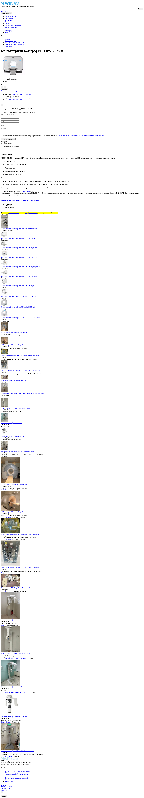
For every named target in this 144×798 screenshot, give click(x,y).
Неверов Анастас (6, 756)
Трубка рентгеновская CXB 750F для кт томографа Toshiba (20, 355)
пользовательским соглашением (69, 136)
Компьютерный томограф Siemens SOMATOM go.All (18, 286)
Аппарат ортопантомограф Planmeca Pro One (16, 408)
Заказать (4, 89)
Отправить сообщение (8, 139)
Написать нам (5, 788)
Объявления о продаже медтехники (17, 773)
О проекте (4, 790)
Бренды (7, 23)
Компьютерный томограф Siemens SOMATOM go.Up (18, 238)
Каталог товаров (10, 16)
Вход (6, 32)
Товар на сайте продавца (9, 91)
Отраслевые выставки (12, 780)
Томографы (8, 46)
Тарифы (3, 785)
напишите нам (14, 213)
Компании (8, 20)
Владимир (4, 573)
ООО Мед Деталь (7, 591)
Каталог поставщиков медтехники (16, 774)
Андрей (3, 625)
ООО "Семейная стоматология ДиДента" (15, 692)
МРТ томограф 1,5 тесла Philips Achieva (14, 345)
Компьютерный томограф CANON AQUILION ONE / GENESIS (22, 318)
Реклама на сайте (6, 786)
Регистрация (9, 31)
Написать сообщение (8, 103)
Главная (7, 39)
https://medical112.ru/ (15, 99)
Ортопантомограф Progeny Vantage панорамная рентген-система (22, 393)
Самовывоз (8, 143)
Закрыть (4, 796)
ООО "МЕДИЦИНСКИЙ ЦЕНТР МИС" (14, 658)
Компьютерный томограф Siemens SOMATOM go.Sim (19, 257)
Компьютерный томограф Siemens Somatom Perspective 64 (20, 229)
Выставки (8, 22)
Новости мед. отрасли (12, 781)
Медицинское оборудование (14, 42)
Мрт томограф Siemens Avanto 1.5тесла (14, 332)
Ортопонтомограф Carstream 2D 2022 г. (14, 436)
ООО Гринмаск (6, 490)
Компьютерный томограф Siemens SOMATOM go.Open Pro (20, 267)
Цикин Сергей (6, 722)
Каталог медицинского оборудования (17, 771)
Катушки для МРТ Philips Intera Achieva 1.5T (15, 380)
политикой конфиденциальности (93, 136)
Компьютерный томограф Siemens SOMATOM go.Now (19, 276)
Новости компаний (11, 27)
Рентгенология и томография (14, 44)
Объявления (9, 18)
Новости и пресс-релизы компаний (16, 778)
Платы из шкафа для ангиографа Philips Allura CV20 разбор (20, 370)
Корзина (4, 11)
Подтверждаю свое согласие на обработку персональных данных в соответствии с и (53, 136)
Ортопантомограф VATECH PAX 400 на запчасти (17, 451)
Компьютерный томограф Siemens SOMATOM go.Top (19, 248)
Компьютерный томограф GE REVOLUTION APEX (18, 296)
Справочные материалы (13, 25)
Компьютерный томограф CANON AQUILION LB (18, 307)
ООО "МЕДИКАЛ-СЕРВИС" (22, 94)
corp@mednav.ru (31, 213)
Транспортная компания (12, 147)
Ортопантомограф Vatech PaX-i (11, 423)
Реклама (7, 29)
